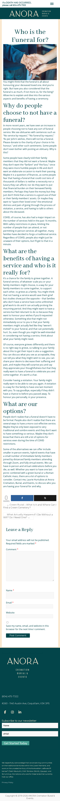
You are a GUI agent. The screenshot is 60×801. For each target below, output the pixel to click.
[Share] (22, 498)
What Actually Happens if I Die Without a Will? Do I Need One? (28, 516)
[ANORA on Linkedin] (19, 712)
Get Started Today (15, 743)
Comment (12, 549)
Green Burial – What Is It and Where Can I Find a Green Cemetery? (29, 506)
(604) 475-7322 (10, 696)
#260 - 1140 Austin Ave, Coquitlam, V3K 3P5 (26, 703)
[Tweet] (45, 498)
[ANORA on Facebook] (5, 712)
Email (10, 602)
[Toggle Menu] (52, 3)
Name (10, 590)
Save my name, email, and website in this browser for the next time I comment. (27, 627)
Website (10, 612)
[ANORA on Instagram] (12, 712)
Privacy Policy (7, 782)
